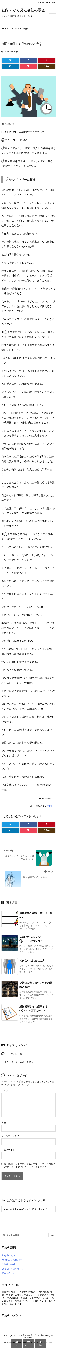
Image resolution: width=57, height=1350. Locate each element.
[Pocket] (28, 66)
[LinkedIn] (10, 66)
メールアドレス (10, 1136)
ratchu (50, 806)
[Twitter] (10, 60)
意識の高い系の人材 (12, 1259)
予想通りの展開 (9, 1264)
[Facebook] (28, 60)
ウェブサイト (8, 1149)
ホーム (7, 28)
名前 (4, 1122)
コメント (5, 1090)
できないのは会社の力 (32, 960)
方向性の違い (8, 1255)
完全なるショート (10, 1273)
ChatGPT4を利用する (12, 1268)
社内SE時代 (22, 28)
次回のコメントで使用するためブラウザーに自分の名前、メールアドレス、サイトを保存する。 (29, 1165)
